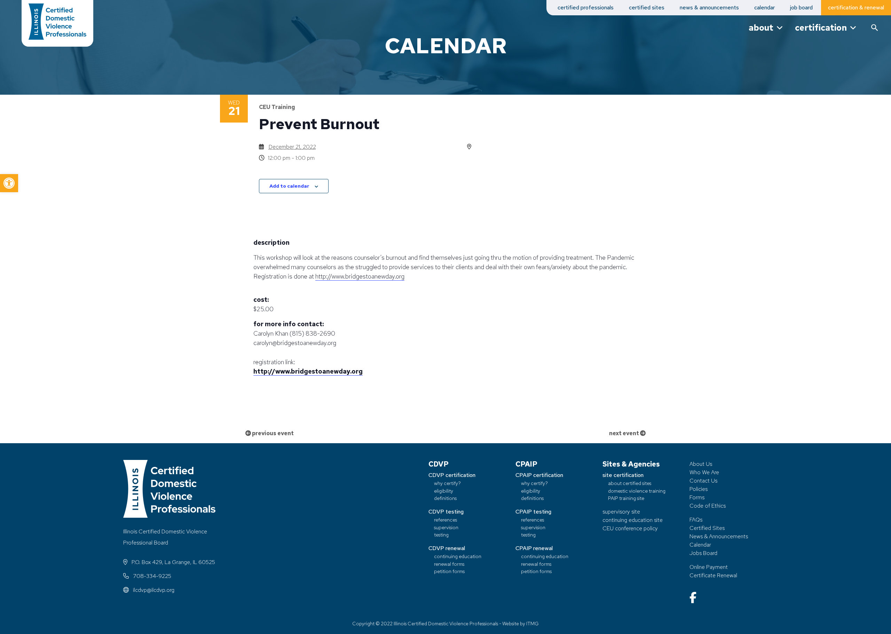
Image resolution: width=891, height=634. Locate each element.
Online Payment (708, 567)
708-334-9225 (151, 576)
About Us (700, 464)
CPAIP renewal (534, 548)
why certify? (447, 483)
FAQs (695, 519)
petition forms (449, 571)
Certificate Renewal (713, 575)
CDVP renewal (446, 548)
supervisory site (621, 511)
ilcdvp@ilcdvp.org (153, 590)
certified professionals (586, 7)
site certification (623, 475)
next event (624, 433)
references (445, 519)
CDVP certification (451, 475)
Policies (698, 489)
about (761, 27)
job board (801, 7)
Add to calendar (289, 186)
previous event (272, 433)
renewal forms (449, 564)
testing (441, 534)
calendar (764, 7)
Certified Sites (707, 528)
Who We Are (704, 472)
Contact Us (703, 480)
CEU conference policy (630, 528)
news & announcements (709, 7)
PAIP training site (626, 498)
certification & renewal (856, 7)
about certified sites (629, 483)
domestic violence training (636, 490)
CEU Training (277, 107)
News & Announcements (718, 536)
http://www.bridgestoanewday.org (359, 276)
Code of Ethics (707, 505)
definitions (445, 498)
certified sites (646, 7)
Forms (696, 497)
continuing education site (632, 520)
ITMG (532, 623)
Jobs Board (703, 553)
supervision (446, 527)
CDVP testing (446, 511)
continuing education (457, 556)
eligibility (443, 490)
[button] (9, 183)
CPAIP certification (539, 475)
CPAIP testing (533, 511)
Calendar (700, 544)
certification (821, 27)
